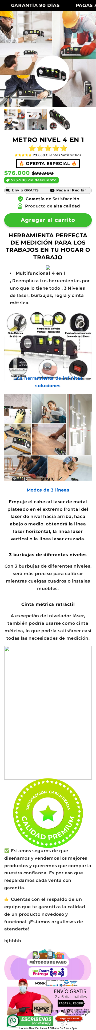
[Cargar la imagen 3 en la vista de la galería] (59, 119)
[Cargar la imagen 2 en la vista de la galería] (37, 119)
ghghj (48, 478)
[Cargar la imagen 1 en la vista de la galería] (14, 119)
